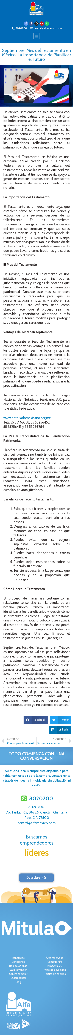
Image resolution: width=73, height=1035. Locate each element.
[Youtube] (42, 23)
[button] (36, 36)
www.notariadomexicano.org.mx (27, 418)
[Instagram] (36, 23)
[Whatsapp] (47, 23)
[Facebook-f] (31, 23)
